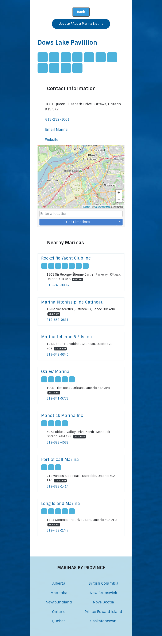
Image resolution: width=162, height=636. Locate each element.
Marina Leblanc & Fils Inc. (67, 336)
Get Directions (78, 222)
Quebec (59, 620)
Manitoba (58, 592)
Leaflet (86, 206)
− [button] (118, 199)
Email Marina (56, 129)
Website (51, 139)
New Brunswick (103, 592)
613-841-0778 (58, 398)
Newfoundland (59, 602)
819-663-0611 (58, 320)
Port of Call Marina (60, 459)
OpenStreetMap (102, 206)
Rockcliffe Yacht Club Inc (66, 258)
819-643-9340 (58, 354)
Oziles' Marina (55, 371)
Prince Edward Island (103, 611)
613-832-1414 (58, 486)
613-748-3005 (58, 285)
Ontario (58, 611)
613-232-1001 (57, 119)
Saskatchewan (103, 620)
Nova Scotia (103, 602)
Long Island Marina (60, 503)
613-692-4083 (58, 442)
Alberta (58, 583)
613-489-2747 (58, 530)
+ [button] (118, 192)
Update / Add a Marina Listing (81, 24)
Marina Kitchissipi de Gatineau (72, 302)
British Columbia (103, 583)
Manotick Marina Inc (62, 415)
